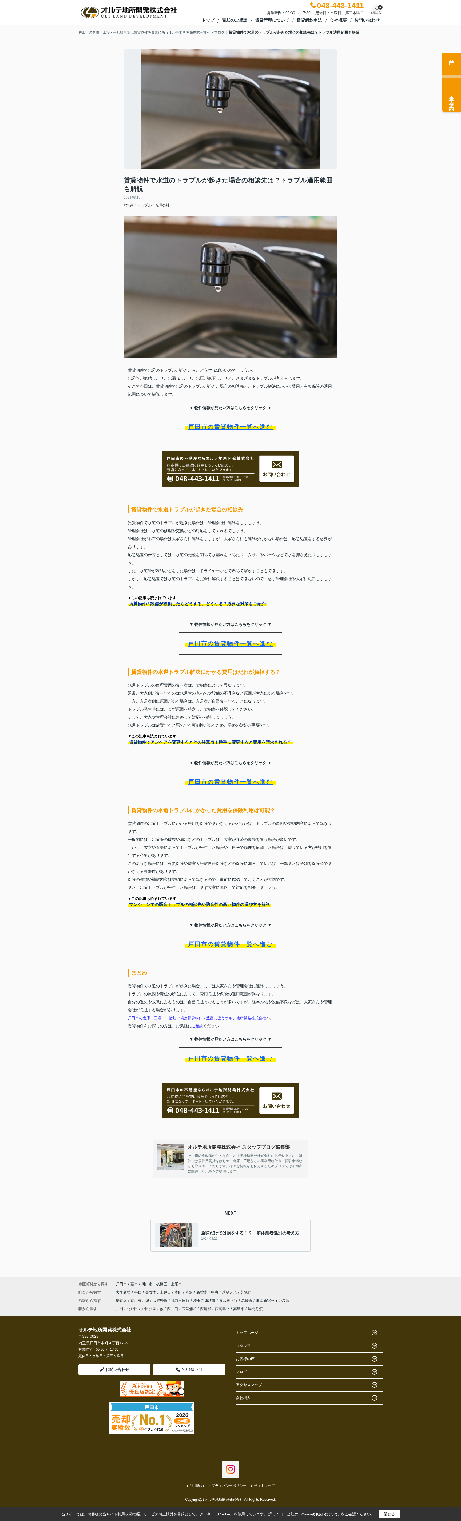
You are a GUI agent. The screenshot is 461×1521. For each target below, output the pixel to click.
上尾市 (176, 1284)
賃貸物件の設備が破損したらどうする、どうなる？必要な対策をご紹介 (197, 603)
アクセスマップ (249, 1385)
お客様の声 (245, 1359)
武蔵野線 (161, 1300)
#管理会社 (161, 205)
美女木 (151, 1292)
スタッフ (243, 1345)
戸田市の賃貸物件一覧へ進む (230, 426)
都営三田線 (181, 1300)
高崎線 (247, 1300)
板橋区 (161, 1284)
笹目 (138, 1292)
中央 (215, 1292)
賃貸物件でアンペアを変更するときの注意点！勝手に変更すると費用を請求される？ (210, 742)
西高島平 (222, 1309)
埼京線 (122, 1300)
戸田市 (121, 1284)
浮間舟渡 (255, 1309)
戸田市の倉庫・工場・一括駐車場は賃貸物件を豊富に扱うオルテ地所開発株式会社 (197, 1018)
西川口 (172, 1309)
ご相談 (197, 1026)
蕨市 (134, 1284)
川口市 (147, 1284)
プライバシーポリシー (229, 1486)
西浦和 (205, 1309)
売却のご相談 (235, 20)
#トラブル (143, 205)
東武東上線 (229, 1300)
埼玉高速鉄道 (205, 1300)
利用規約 (197, 1486)
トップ (208, 20)
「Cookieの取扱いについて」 (319, 1514)
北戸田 (132, 1309)
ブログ (241, 1372)
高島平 (238, 1309)
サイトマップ (264, 1486)
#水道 (128, 205)
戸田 (119, 1309)
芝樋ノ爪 (230, 1292)
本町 (178, 1292)
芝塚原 (246, 1292)
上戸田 (166, 1292)
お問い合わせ (367, 20)
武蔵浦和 (189, 1309)
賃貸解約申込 (309, 20)
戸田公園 (148, 1309)
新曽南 (202, 1292)
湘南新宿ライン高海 (272, 1300)
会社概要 (338, 20)
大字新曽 (124, 1292)
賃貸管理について (272, 20)
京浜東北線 (140, 1300)
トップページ (247, 1332)
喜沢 (189, 1292)
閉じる (389, 1514)
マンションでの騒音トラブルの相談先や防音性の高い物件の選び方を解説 (199, 904)
